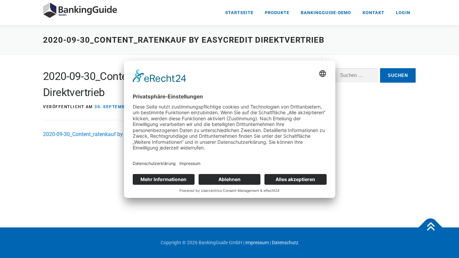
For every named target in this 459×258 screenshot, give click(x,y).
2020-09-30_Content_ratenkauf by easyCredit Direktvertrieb (112, 134)
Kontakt (373, 12)
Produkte (277, 12)
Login (403, 12)
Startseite (239, 12)
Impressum (257, 242)
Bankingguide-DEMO (326, 12)
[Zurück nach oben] (431, 228)
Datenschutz (285, 242)
